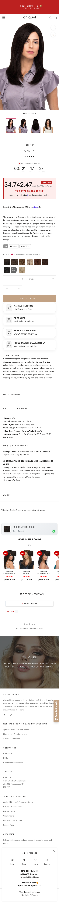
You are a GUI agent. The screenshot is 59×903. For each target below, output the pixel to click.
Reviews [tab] (10, 611)
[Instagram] (11, 714)
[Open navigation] (3, 17)
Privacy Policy (9, 824)
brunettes (25, 246)
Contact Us (7, 753)
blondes (13, 246)
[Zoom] (53, 27)
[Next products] (34, 545)
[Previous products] (25, 545)
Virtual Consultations (11, 738)
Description (11, 394)
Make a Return (9, 811)
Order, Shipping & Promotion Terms (18, 802)
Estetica (29, 145)
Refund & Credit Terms (12, 806)
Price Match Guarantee (12, 820)
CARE (6, 495)
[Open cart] (55, 17)
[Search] (50, 17)
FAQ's (5, 758)
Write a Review (30, 603)
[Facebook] (4, 714)
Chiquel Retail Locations (13, 762)
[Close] (54, 851)
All (6, 246)
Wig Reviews (8, 815)
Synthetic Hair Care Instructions (16, 729)
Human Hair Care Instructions (15, 734)
